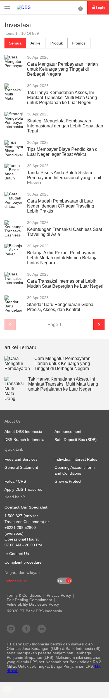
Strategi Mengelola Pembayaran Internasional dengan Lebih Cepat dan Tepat (65, 126)
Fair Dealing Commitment (29, 600)
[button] (25, 581)
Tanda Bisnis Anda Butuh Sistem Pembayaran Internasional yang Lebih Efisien (65, 177)
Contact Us (19, 553)
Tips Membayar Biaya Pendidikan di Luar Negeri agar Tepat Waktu (63, 152)
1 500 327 (13, 516)
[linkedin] (41, 628)
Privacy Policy (59, 595)
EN (60, 581)
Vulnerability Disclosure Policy (33, 604)
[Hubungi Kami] (80, 8)
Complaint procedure (23, 562)
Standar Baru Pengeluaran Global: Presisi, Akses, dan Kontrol (61, 307)
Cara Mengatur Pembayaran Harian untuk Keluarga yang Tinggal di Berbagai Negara (62, 69)
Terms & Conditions (24, 595)
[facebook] (26, 628)
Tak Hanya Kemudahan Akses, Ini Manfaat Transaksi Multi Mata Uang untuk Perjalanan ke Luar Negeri (62, 97)
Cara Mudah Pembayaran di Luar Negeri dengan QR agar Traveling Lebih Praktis (60, 206)
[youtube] (11, 628)
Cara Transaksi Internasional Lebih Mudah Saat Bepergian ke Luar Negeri (65, 283)
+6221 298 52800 (20, 527)
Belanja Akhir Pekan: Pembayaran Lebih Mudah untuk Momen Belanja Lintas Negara (62, 257)
